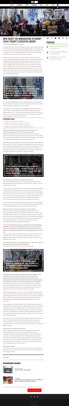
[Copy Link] (63, 38)
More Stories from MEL (34, 390)
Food (47, 5)
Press (38, 401)
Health (27, 5)
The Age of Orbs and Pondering (23, 370)
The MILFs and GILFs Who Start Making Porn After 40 (16, 123)
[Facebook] (52, 38)
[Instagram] (67, 38)
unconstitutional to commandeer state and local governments (17, 299)
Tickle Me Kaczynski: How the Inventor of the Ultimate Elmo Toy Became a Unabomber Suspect (28, 380)
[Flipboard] (55, 38)
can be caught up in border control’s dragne (17, 68)
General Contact (34, 402)
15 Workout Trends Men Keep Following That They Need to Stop (18, 126)
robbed (16, 105)
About (31, 401)
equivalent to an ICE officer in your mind (19, 311)
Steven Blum (16, 7)
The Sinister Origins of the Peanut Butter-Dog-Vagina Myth (17, 124)
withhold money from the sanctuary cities (14, 61)
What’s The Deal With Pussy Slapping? (13, 121)
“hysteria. (10, 212)
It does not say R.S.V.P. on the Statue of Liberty (21, 50)
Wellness (53, 5)
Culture (12, 5)
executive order (14, 146)
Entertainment (19, 5)
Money (41, 5)
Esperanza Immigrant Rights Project (32, 108)
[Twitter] (48, 38)
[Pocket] (59, 38)
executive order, (12, 64)
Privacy (34, 401)
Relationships (34, 5)
